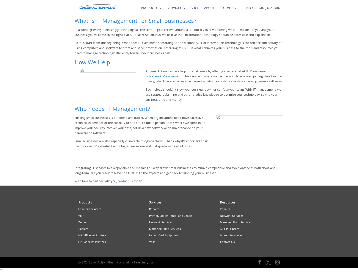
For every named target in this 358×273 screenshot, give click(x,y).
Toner (82, 222)
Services (174, 8)
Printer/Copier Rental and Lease (170, 216)
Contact (230, 8)
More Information (232, 235)
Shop (195, 8)
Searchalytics (144, 262)
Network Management (165, 76)
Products (149, 8)
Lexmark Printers (89, 209)
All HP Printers (229, 229)
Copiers (83, 229)
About (209, 8)
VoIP (81, 216)
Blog (250, 8)
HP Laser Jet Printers (92, 242)
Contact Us (227, 242)
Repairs (154, 209)
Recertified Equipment (164, 235)
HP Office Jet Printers (92, 235)
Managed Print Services (165, 229)
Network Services (161, 222)
